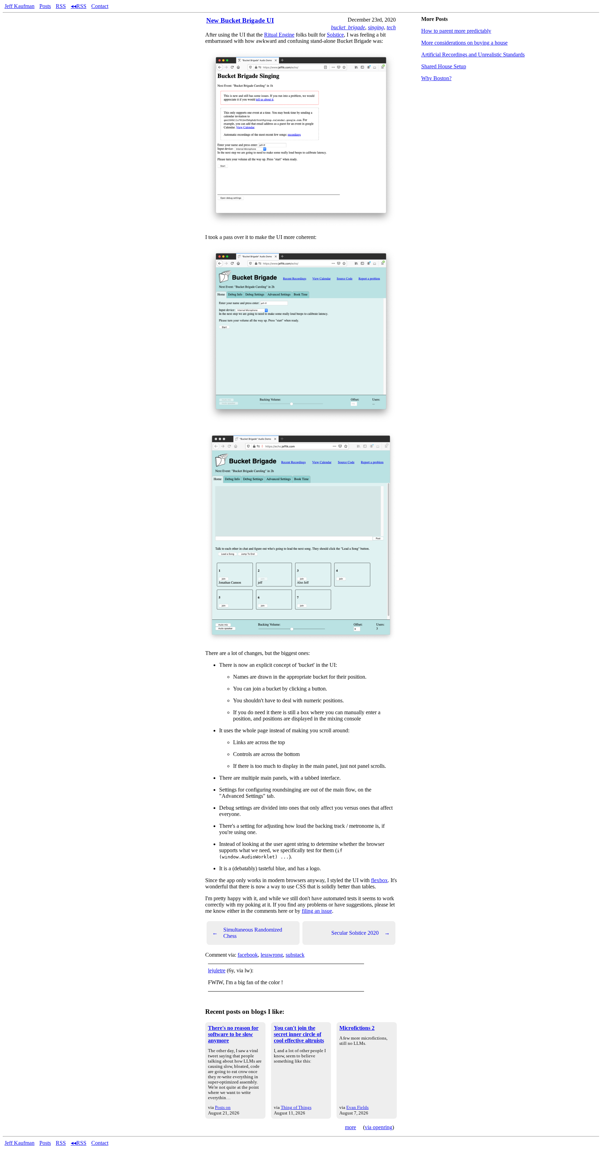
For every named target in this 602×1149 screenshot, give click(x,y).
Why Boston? (436, 78)
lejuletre (216, 970)
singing (376, 27)
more (350, 1127)
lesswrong (272, 955)
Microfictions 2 (357, 1028)
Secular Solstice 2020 (360, 933)
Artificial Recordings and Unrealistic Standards (473, 54)
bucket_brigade (348, 27)
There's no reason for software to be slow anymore (233, 1034)
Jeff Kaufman (19, 6)
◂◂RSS (78, 6)
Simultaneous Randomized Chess (247, 933)
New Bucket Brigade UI (240, 20)
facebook (248, 955)
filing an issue (317, 911)
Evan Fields (357, 1107)
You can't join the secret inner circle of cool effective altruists (299, 1034)
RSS (61, 6)
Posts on (223, 1107)
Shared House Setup (443, 66)
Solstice (335, 35)
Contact (99, 6)
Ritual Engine (279, 35)
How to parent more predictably (456, 31)
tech (391, 27)
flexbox (379, 880)
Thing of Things (296, 1107)
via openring (378, 1127)
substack (295, 955)
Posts (45, 6)
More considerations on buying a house (464, 43)
